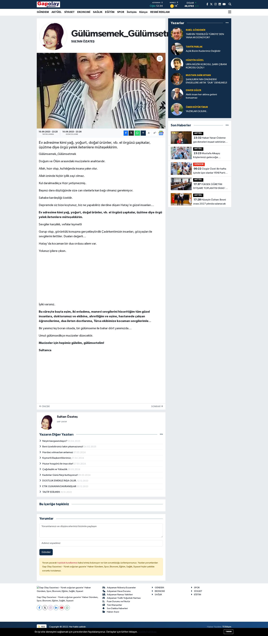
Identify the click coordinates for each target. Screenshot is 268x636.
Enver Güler (193, 90)
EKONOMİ (83, 12)
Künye (143, 12)
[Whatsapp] (67, 607)
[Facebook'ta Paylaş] (126, 133)
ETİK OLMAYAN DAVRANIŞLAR (59, 486)
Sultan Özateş (83, 41)
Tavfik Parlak (194, 47)
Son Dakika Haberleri (117, 608)
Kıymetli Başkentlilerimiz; (57, 458)
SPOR (120, 12)
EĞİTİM (109, 12)
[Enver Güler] (177, 94)
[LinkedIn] (56, 607)
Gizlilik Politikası (147, 632)
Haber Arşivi (113, 612)
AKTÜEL (56, 12)
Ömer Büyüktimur (197, 107)
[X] (44, 607)
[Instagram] (50, 607)
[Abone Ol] (161, 133)
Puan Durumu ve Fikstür (118, 601)
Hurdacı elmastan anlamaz (58, 452)
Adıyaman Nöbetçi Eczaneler (121, 587)
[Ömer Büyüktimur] (177, 109)
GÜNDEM (43, 12)
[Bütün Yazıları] (161, 434)
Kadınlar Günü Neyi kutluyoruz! (60, 475)
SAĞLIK (97, 12)
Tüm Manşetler (114, 605)
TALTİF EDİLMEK (51, 492)
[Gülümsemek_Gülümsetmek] (101, 91)
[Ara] (230, 4)
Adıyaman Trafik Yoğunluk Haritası (124, 598)
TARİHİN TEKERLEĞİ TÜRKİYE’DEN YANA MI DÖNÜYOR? (205, 36)
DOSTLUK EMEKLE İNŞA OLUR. (59, 480)
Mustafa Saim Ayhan (198, 75)
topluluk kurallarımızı (67, 563)
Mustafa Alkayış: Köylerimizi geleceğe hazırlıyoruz (206, 155)
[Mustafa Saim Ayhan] (177, 79)
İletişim (132, 12)
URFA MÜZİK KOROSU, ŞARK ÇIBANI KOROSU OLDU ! (206, 66)
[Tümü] (227, 23)
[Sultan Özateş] (53, 36)
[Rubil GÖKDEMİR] (177, 33)
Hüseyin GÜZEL (195, 60)
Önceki (45, 406)
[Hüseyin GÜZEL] (177, 64)
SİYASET (69, 12)
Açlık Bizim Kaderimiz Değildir (203, 51)
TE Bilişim (226, 627)
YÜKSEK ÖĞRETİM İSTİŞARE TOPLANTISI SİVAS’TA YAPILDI (210, 186)
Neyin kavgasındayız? (55, 441)
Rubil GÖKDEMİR (195, 30)
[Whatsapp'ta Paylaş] (137, 133)
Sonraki (156, 406)
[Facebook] (39, 607)
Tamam (229, 631)
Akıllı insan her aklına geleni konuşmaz (201, 96)
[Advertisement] (101, 277)
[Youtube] (61, 607)
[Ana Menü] (229, 12)
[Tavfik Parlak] (177, 49)
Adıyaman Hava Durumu (119, 591)
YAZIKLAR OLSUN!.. (196, 111)
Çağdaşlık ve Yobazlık (55, 469)
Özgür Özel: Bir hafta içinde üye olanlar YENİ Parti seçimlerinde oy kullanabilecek (211, 171)
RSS (43, 627)
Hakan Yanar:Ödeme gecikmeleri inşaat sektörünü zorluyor (210, 140)
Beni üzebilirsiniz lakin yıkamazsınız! (63, 446)
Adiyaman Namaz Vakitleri (120, 594)
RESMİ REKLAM (160, 12)
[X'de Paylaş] (131, 133)
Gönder (46, 552)
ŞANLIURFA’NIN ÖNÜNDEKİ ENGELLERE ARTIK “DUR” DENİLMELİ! (206, 81)
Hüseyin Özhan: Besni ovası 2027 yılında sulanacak (209, 201)
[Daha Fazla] (143, 133)
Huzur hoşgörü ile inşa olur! (58, 463)
